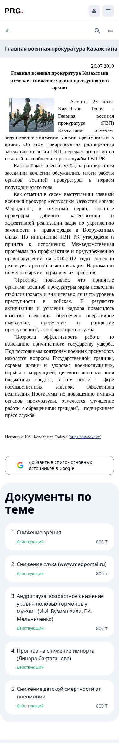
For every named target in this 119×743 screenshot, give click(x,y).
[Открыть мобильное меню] (108, 11)
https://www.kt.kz (85, 436)
